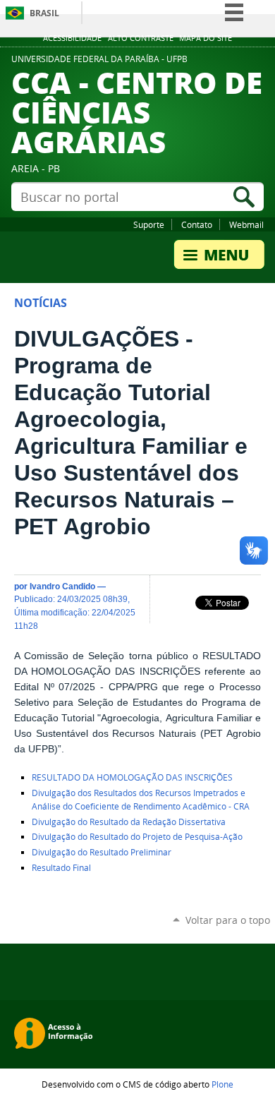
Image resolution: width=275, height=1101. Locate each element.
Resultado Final (62, 868)
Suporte (148, 224)
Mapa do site (205, 38)
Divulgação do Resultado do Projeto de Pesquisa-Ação (137, 837)
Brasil (44, 13)
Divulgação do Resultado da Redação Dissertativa (129, 822)
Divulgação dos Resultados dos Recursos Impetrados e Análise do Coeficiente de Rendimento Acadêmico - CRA (141, 799)
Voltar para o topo (227, 920)
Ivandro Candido (62, 586)
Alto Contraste (140, 38)
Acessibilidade (72, 38)
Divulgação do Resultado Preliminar (101, 852)
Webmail (246, 224)
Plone (222, 1084)
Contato (196, 224)
